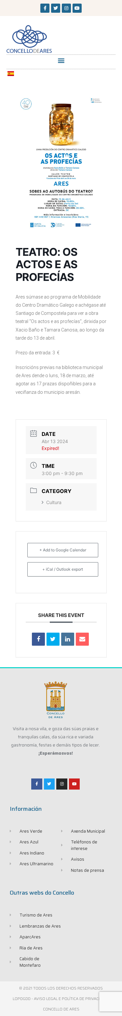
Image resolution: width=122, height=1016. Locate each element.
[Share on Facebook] (38, 639)
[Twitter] (55, 8)
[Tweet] (53, 639)
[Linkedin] (67, 639)
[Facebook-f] (44, 8)
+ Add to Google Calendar (62, 549)
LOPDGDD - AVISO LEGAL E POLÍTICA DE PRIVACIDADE (61, 998)
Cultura (53, 502)
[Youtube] (77, 8)
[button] (61, 60)
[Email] (82, 639)
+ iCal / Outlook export (62, 569)
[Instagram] (66, 8)
